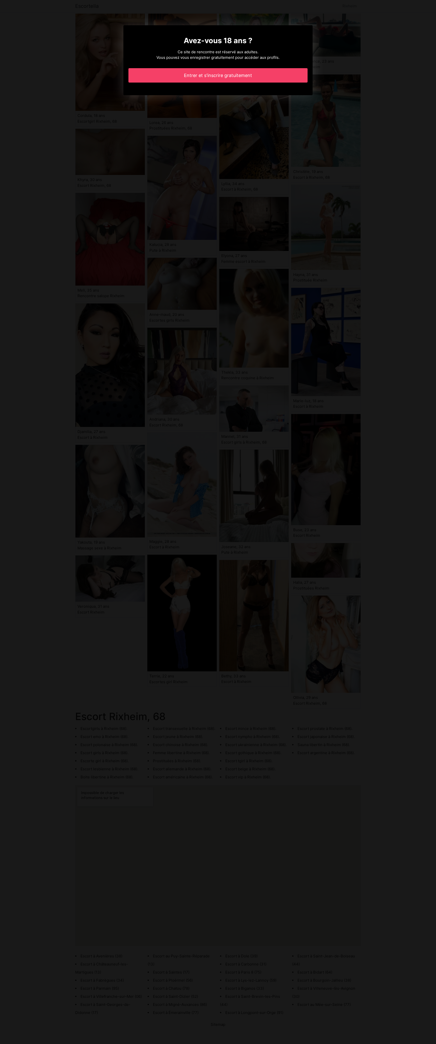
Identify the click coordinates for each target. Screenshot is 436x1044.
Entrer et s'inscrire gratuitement (218, 75)
